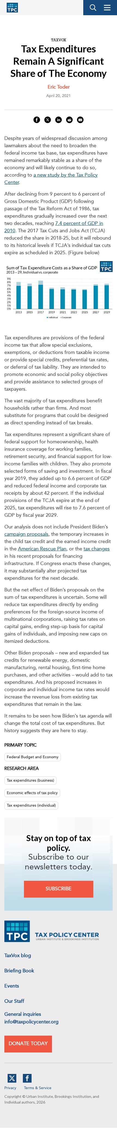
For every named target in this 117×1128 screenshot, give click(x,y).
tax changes (97, 549)
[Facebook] (27, 1081)
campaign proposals (26, 534)
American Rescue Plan (42, 549)
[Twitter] (12, 1081)
